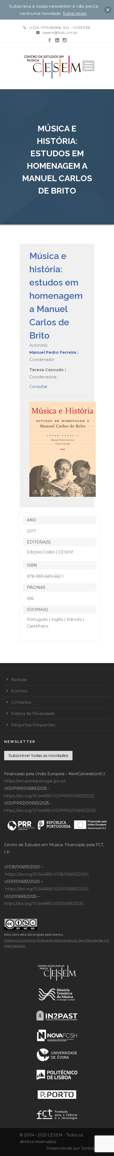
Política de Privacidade (33, 713)
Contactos (21, 702)
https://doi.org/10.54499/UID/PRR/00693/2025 (49, 795)
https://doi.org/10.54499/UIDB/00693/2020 (46, 874)
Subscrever (75, 13)
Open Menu (88, 65)
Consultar (38, 386)
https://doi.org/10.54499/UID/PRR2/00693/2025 (50, 810)
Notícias (19, 679)
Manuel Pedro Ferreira (52, 352)
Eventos (19, 690)
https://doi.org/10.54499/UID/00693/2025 (43, 903)
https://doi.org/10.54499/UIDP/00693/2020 (46, 888)
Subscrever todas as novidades (38, 755)
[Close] (107, 9)
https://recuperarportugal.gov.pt (35, 780)
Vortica (87, 1148)
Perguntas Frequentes (33, 724)
